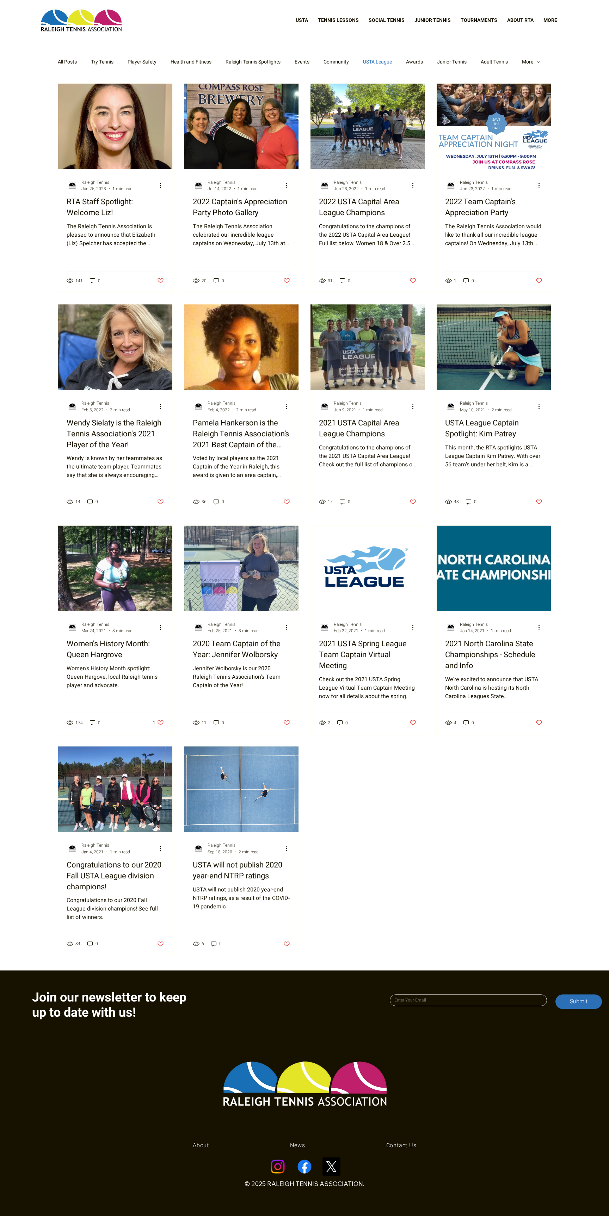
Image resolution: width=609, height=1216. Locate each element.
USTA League (377, 62)
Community (336, 62)
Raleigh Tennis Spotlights (253, 62)
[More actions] (163, 185)
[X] (331, 1166)
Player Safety (142, 62)
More (527, 62)
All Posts (67, 62)
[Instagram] (278, 1166)
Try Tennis (102, 62)
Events (302, 62)
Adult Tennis (494, 62)
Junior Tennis (452, 62)
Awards (414, 62)
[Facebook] (304, 1166)
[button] (302, 20)
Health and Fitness (191, 62)
